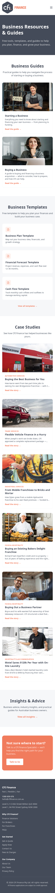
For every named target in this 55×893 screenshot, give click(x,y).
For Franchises (8, 826)
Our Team (6, 867)
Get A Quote (7, 841)
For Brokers (7, 822)
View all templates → (27, 306)
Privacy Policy (8, 871)
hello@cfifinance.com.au (13, 799)
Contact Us (7, 848)
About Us (6, 863)
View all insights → (27, 716)
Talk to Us (15, 761)
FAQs (4, 829)
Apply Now (7, 844)
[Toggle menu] (51, 7)
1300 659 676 (8, 796)
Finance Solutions (10, 818)
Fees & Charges (9, 852)
